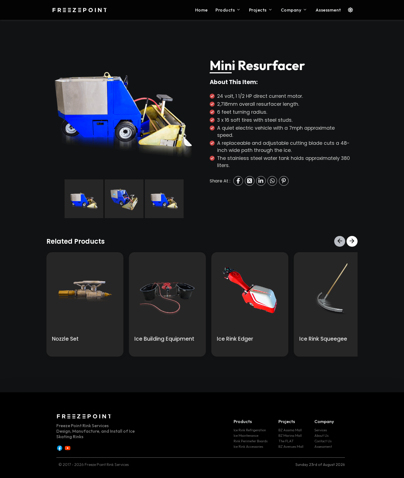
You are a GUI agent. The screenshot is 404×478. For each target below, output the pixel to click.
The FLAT (286, 441)
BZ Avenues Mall (290, 446)
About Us (321, 435)
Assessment (328, 10)
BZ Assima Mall (290, 430)
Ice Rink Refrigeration (250, 430)
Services (320, 430)
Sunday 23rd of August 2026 (320, 464)
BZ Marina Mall (290, 435)
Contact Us (322, 441)
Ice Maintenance (246, 435)
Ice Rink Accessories (248, 446)
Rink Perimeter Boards (250, 441)
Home (201, 10)
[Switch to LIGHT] (350, 9)
